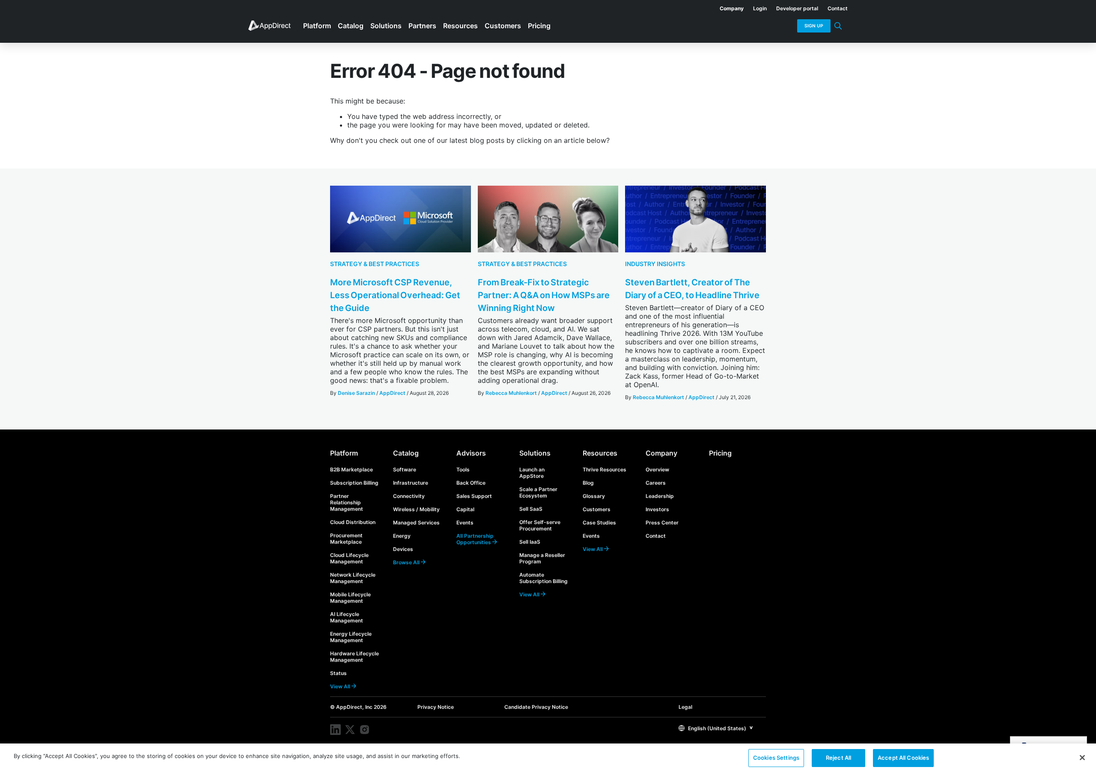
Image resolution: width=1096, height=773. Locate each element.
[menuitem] (727, 7)
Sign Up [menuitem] (813, 26)
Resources (600, 453)
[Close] (1082, 757)
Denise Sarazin (356, 393)
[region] (548, 758)
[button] (716, 728)
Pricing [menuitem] (539, 25)
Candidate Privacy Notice (536, 707)
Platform (344, 453)
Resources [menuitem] (460, 25)
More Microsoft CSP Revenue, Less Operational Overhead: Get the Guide (395, 295)
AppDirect (392, 393)
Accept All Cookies (903, 757)
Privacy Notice (435, 707)
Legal (685, 707)
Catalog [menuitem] (350, 25)
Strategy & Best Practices (374, 263)
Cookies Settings (776, 757)
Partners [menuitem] (422, 25)
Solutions (535, 453)
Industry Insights (655, 263)
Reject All (838, 757)
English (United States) (716, 728)
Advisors (471, 453)
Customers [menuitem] (503, 25)
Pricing (720, 453)
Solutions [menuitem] (386, 25)
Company (661, 453)
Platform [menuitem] (317, 25)
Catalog (406, 453)
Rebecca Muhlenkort (511, 393)
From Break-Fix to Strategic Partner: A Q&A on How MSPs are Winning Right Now (544, 295)
